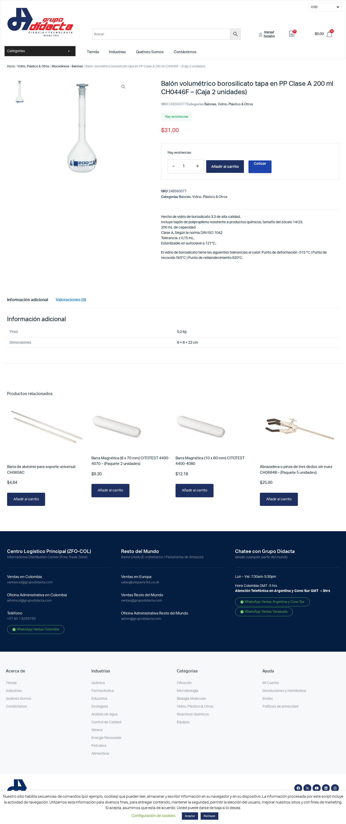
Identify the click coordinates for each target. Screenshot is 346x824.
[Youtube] (316, 788)
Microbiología (187, 691)
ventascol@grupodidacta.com (30, 582)
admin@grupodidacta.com (141, 619)
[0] (292, 34)
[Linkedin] (326, 788)
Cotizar (260, 163)
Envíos (267, 699)
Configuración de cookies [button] (153, 816)
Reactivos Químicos (193, 714)
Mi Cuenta (270, 683)
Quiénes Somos (150, 52)
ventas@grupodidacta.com (141, 600)
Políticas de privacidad (280, 706)
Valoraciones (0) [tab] (71, 300)
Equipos (183, 722)
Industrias (117, 52)
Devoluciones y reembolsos (284, 691)
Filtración (184, 683)
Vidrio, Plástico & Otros (33, 66)
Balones (77, 66)
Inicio (11, 66)
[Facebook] (298, 788)
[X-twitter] (307, 788)
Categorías (16, 51)
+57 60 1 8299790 (21, 619)
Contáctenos (185, 52)
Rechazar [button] (209, 816)
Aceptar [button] (190, 816)
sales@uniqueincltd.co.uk (140, 582)
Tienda (93, 52)
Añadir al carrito (225, 166)
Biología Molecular (191, 699)
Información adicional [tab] (27, 300)
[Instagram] (335, 788)
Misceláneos (60, 66)
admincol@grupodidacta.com (29, 600)
